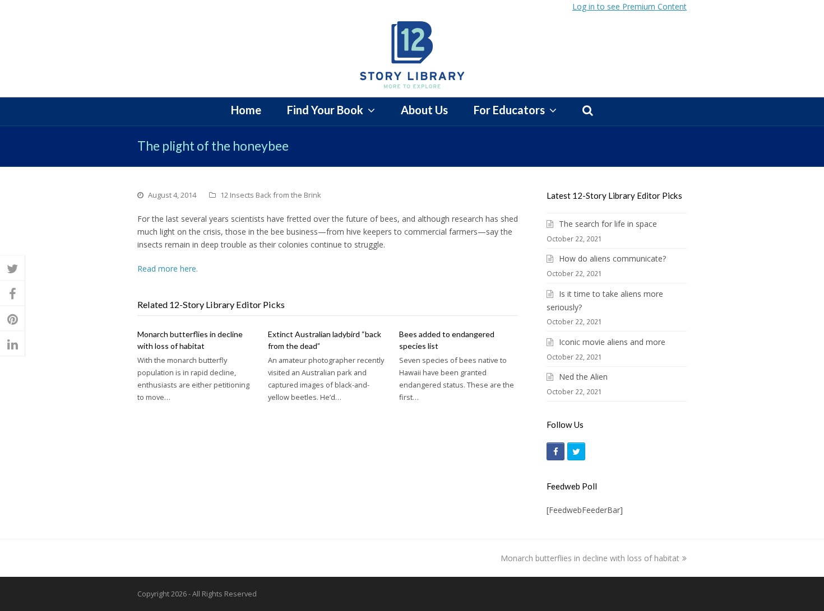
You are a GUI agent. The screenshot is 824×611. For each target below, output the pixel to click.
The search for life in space (608, 223)
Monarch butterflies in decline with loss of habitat (590, 558)
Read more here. (167, 268)
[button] (12, 268)
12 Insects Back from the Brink (270, 195)
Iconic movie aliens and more (612, 342)
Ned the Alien (583, 376)
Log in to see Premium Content (629, 6)
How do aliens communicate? (612, 258)
